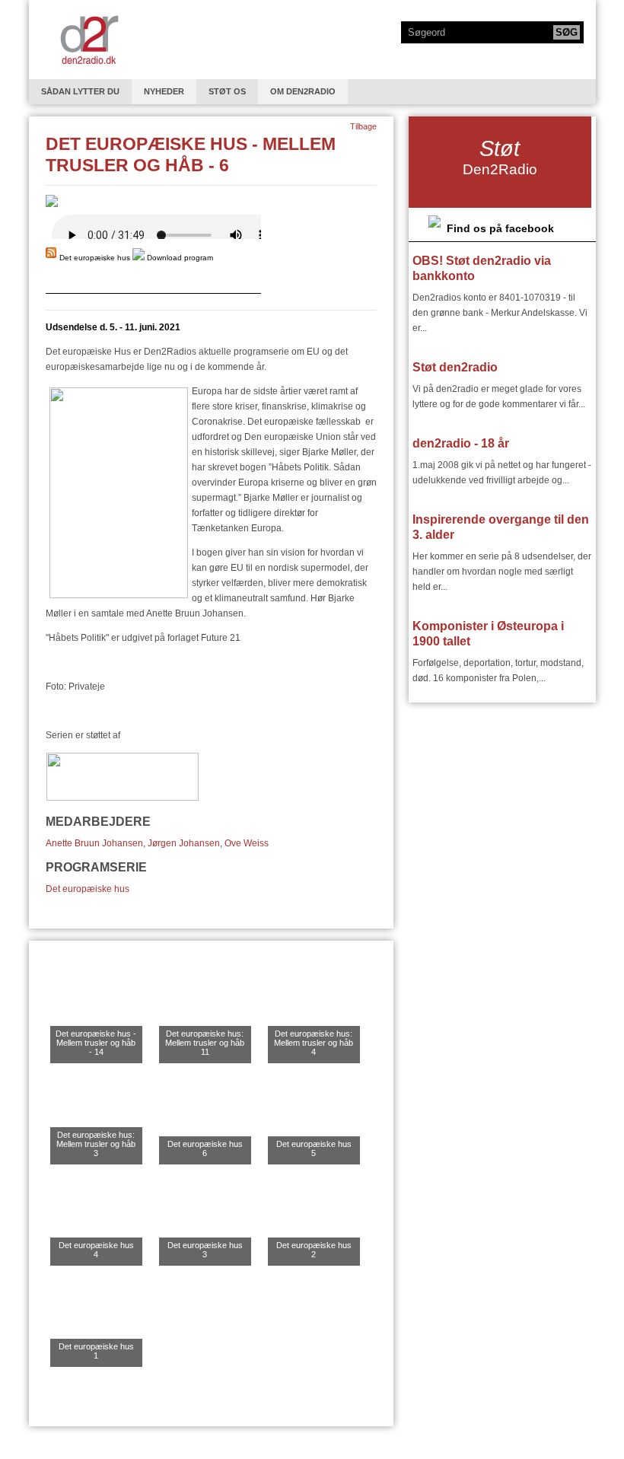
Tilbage (363, 126)
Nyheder (164, 91)
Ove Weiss (246, 843)
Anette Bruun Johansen (94, 843)
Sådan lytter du (80, 91)
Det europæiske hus (87, 889)
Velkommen (89, 39)
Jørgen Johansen (184, 843)
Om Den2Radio (303, 91)
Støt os (227, 91)
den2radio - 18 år (460, 443)
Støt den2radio (455, 367)
